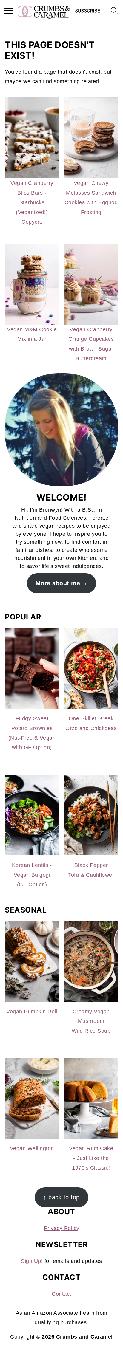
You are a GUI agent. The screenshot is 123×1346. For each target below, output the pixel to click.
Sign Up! (32, 1261)
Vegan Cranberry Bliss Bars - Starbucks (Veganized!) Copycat (31, 202)
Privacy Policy (61, 1228)
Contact (61, 1294)
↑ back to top (61, 1197)
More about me (58, 583)
